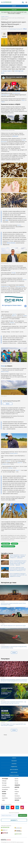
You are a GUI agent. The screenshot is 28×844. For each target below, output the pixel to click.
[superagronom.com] (6, 2)
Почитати (14, 763)
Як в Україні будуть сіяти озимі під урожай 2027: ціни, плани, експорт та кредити (14, 13)
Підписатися (22, 815)
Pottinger (13, 272)
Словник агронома (14, 775)
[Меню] (26, 2)
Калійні (16, 793)
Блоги (7, 16)
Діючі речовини (14, 769)
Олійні (3, 800)
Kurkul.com (15, 136)
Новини (14, 757)
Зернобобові (5, 798)
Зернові (3, 795)
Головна (2, 16)
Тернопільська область (8, 546)
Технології (14, 760)
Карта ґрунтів (14, 772)
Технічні (16, 780)
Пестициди (5, 778)
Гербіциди (4, 780)
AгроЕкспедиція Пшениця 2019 (16, 29)
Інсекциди (4, 785)
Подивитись (14, 766)
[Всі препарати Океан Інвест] (13, 309)
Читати (7, 403)
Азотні (16, 789)
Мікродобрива (18, 798)
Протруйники (5, 789)
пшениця (14, 543)
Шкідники (17, 785)
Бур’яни (4, 791)
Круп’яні (16, 778)
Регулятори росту (6, 787)
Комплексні (17, 795)
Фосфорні (17, 791)
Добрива (17, 787)
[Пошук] (23, 2)
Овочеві (16, 783)
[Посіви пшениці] (14, 170)
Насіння (4, 793)
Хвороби (17, 800)
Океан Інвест (5, 543)
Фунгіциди (4, 783)
